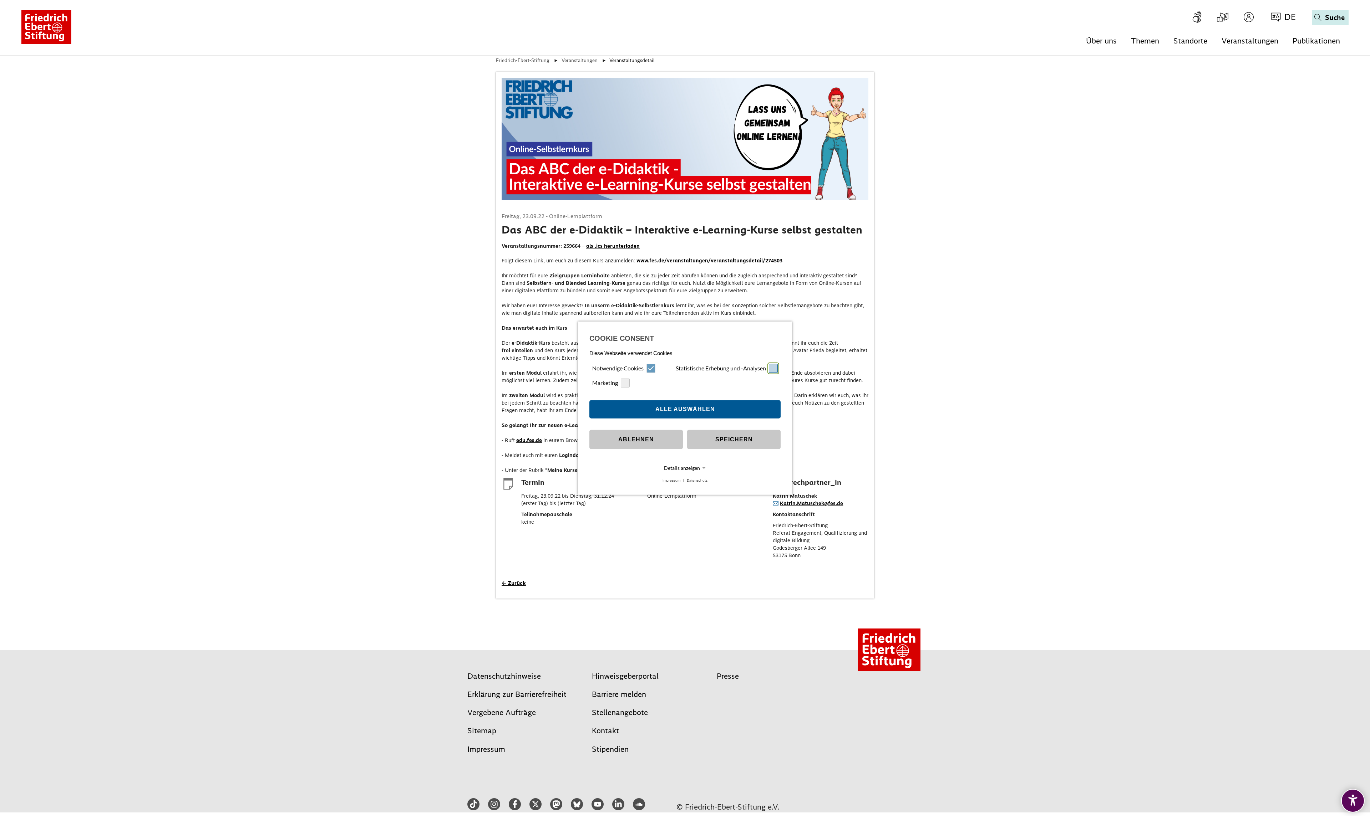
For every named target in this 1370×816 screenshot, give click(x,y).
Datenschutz (697, 480)
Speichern (734, 439)
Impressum (671, 480)
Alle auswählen (685, 409)
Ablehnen (636, 439)
